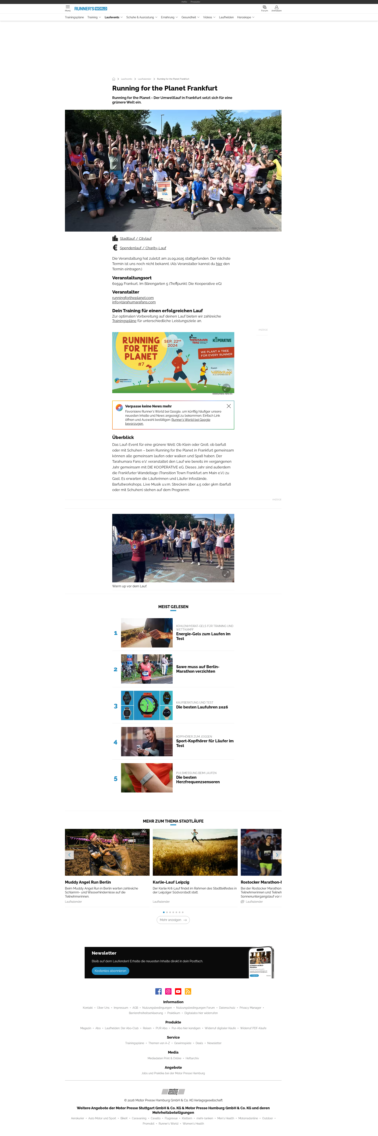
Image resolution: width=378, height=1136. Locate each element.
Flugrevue (171, 1118)
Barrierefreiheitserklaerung (146, 1013)
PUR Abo (161, 1028)
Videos (207, 17)
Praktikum (173, 1013)
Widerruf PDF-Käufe (253, 1028)
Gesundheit (189, 17)
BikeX (124, 1118)
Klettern (187, 1118)
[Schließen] (229, 406)
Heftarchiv (192, 1058)
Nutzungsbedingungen (157, 1007)
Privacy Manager (250, 1007)
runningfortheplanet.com (133, 298)
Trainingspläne (74, 17)
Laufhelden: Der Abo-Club (122, 1028)
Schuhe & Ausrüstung (140, 17)
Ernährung (167, 17)
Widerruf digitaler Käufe (220, 1028)
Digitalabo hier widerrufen (201, 1013)
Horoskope (244, 17)
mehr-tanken (204, 1118)
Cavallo (155, 1118)
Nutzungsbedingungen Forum (195, 1007)
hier (219, 264)
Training (92, 17)
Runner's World (168, 1123)
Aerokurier (77, 1118)
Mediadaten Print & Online (164, 1058)
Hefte (184, 1)
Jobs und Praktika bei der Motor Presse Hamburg (173, 1073)
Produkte (195, 1)
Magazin (85, 1028)
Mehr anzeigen (170, 920)
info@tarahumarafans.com (134, 302)
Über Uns (103, 1007)
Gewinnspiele (182, 1043)
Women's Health (193, 1123)
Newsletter (214, 1043)
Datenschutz (227, 1007)
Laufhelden (226, 17)
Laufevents (112, 17)
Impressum (121, 1007)
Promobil (148, 1123)
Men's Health (225, 1118)
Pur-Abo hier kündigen (186, 1028)
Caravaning (139, 1118)
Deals (199, 1043)
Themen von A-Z (159, 1043)
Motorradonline (248, 1118)
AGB (135, 1007)
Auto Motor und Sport (102, 1118)
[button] (173, 171)
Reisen (147, 1028)
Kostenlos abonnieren (110, 971)
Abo (98, 1028)
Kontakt (88, 1007)
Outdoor (267, 1118)
